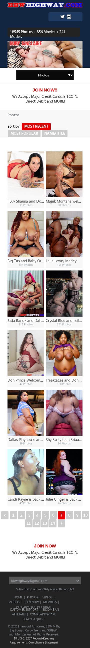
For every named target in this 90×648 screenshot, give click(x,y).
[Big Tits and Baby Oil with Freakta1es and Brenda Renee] (26, 234)
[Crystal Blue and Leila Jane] (64, 293)
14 (52, 523)
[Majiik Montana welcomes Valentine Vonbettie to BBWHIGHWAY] (64, 174)
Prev (12, 55)
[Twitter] (62, 17)
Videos (47, 597)
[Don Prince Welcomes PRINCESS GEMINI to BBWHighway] (26, 353)
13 (44, 523)
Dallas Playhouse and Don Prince (35, 439)
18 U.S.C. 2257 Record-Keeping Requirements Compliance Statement (34, 640)
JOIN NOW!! (44, 89)
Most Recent (36, 127)
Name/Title (54, 134)
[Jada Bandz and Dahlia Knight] (26, 293)
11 (28, 523)
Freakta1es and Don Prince (68, 380)
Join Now (31, 602)
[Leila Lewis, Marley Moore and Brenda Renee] (64, 234)
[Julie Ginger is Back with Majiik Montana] (64, 472)
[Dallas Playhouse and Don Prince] (26, 413)
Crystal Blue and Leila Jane (68, 320)
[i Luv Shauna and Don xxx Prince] (26, 174)
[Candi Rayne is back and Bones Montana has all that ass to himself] (26, 472)
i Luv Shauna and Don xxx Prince (34, 201)
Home (18, 597)
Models (14, 602)
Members (50, 602)
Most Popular (24, 134)
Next (78, 55)
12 (36, 523)
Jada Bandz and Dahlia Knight (32, 320)
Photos (32, 597)
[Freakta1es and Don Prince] (64, 353)
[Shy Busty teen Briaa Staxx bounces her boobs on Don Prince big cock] (64, 413)
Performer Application (34, 607)
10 (85, 515)
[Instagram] (69, 17)
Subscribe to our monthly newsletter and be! (45, 589)
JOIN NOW (45, 545)
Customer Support (24, 609)
